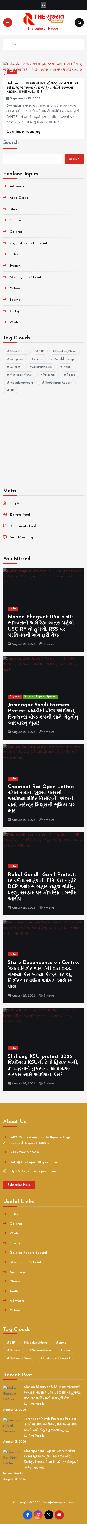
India (12, 72)
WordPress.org (21, 537)
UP (12, 390)
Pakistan (49, 375)
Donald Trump (63, 359)
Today (14, 311)
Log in (15, 503)
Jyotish (15, 266)
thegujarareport (21, 382)
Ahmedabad (18, 351)
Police (71, 375)
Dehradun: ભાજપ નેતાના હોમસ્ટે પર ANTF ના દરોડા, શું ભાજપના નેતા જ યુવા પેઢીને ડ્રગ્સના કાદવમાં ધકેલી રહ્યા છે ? (42, 88)
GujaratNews (42, 367)
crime (38, 359)
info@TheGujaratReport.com (33, 1162)
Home (11, 44)
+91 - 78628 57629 (24, 1152)
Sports (15, 300)
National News (21, 375)
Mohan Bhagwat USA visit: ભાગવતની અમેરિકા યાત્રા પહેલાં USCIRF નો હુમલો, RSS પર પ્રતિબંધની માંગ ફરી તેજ (52, 1392)
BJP (41, 351)
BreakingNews (66, 351)
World (14, 322)
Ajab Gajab (19, 198)
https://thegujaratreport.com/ (31, 1171)
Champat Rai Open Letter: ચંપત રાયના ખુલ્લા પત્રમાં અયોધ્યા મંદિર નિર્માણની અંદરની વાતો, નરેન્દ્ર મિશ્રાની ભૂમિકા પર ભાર (41, 799)
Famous (16, 220)
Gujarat (16, 232)
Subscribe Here (19, 1185)
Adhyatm (17, 186)
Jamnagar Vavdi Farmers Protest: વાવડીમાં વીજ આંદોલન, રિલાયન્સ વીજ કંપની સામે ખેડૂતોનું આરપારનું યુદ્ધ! (50, 1424)
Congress (16, 359)
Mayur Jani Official (25, 277)
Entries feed (20, 515)
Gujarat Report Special (28, 243)
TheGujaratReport (58, 382)
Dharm (15, 209)
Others (15, 288)
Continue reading (24, 132)
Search (11, 142)
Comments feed (23, 526)
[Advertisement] (43, 437)
